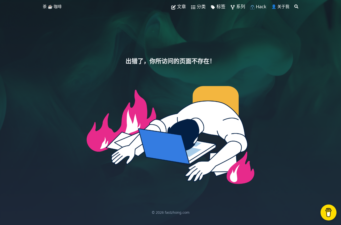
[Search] (296, 6)
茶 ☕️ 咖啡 (52, 6)
